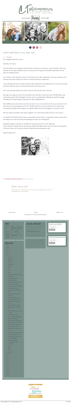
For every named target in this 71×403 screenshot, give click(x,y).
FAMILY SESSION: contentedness (15, 332)
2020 (8, 248)
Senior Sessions (11, 235)
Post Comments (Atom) (40, 214)
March (9, 348)
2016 (8, 256)
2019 (8, 250)
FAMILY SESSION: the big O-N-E (15, 322)
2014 (8, 356)
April (9, 346)
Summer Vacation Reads (13, 288)
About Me (24, 42)
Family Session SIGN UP (55, 224)
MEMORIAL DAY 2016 (12, 280)
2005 (8, 373)
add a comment (27, 179)
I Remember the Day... (12, 340)
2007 (8, 368)
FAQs (49, 42)
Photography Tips (9, 233)
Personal (9, 57)
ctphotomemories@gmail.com (33, 231)
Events (6, 228)
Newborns (7, 232)
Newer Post (12, 212)
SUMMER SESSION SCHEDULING (15, 286)
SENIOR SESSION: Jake (13, 318)
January (10, 352)
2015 (8, 354)
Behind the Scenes (9, 226)
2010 (8, 364)
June (9, 270)
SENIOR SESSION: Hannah (13, 284)
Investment (41, 42)
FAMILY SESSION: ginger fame (14, 324)
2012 (8, 360)
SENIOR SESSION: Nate (13, 278)
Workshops (7, 237)
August (9, 266)
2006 (8, 371)
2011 (8, 362)
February (10, 350)
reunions (18, 233)
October (10, 262)
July (9, 268)
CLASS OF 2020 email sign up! (57, 237)
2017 (8, 254)
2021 (8, 245)
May (9, 272)
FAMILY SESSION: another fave (14, 321)
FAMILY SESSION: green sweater (15, 316)
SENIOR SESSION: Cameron (14, 305)
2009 (8, 366)
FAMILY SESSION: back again (14, 334)
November (10, 260)
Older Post (59, 212)
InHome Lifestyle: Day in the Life (15, 282)
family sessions (16, 228)
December (10, 258)
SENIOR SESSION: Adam (13, 326)
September (10, 264)
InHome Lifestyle (14, 230)
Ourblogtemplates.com (15, 401)
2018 (8, 252)
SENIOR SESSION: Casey (13, 314)
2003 (8, 375)
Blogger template (4, 401)
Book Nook (19, 226)
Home (36, 212)
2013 (8, 358)
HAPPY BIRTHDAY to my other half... (19, 52)
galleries (32, 42)
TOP (70, 401)
